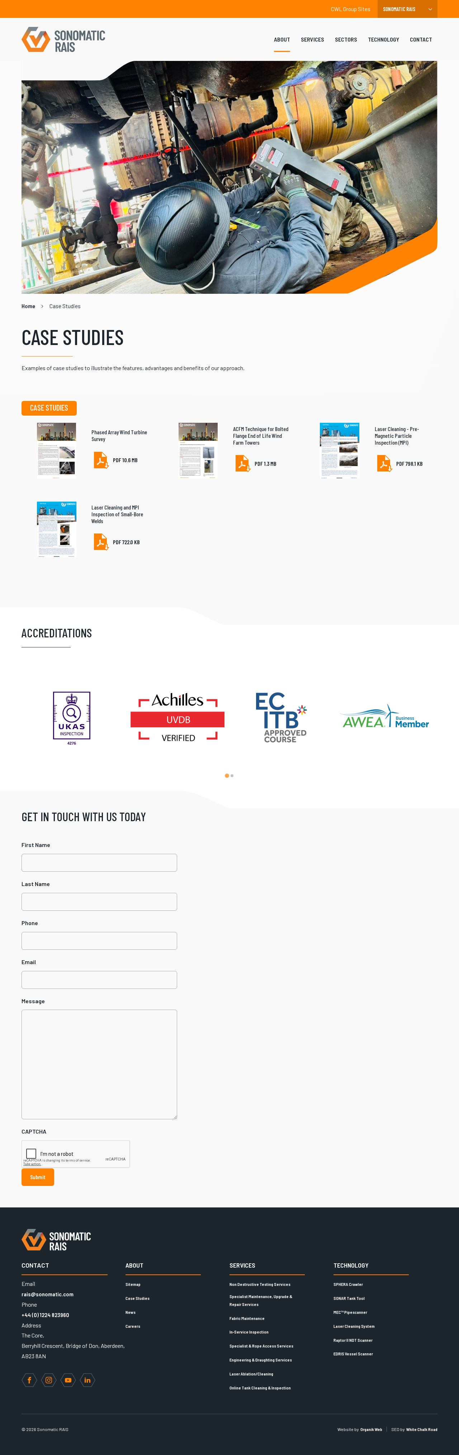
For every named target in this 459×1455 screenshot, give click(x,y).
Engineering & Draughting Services (261, 1359)
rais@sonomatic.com (48, 1294)
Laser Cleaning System (354, 1326)
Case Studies (138, 1298)
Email (29, 961)
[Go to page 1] (227, 776)
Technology (383, 39)
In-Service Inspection (249, 1331)
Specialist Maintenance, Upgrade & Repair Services (261, 1300)
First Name (36, 844)
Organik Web (371, 1429)
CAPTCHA (34, 1131)
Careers (133, 1326)
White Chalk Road (421, 1429)
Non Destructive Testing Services (260, 1284)
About (282, 39)
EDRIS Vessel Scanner (353, 1353)
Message (33, 1000)
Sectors (346, 39)
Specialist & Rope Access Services (261, 1345)
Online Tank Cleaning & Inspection (260, 1387)
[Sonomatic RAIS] (66, 39)
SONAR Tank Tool (349, 1298)
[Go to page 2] (232, 775)
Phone (30, 922)
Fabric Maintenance (247, 1318)
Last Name (36, 883)
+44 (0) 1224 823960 (45, 1314)
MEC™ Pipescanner (350, 1312)
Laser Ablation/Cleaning (251, 1373)
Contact (421, 39)
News (131, 1312)
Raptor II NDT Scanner (353, 1339)
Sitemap (133, 1284)
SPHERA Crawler (348, 1284)
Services (312, 39)
